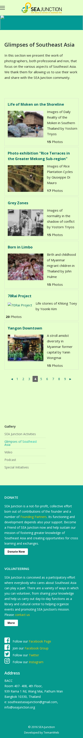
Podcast (10, 459)
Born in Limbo (20, 247)
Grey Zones (18, 202)
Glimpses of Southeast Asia (20, 443)
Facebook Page (40, 641)
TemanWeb (51, 732)
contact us (22, 615)
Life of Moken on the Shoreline (36, 104)
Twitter (34, 655)
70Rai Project (19, 295)
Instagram (35, 662)
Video (8, 452)
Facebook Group (36, 648)
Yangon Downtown (25, 328)
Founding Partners (33, 517)
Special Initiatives (16, 467)
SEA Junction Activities (20, 434)
